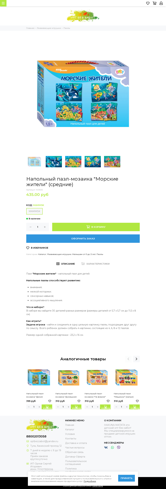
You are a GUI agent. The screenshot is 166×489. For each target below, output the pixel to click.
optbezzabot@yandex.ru (44, 441)
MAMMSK (34, 211)
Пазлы (100, 254)
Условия (70, 434)
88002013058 (36, 436)
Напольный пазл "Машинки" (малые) (124, 395)
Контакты (70, 438)
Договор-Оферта (75, 456)
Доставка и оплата (76, 443)
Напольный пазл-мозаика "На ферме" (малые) (95, 395)
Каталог (42, 254)
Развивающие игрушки (59, 254)
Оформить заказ (83, 238)
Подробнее (90, 481)
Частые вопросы (74, 447)
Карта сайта (97, 486)
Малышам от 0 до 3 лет (84, 254)
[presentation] (128, 359)
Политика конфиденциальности (78, 470)
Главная (69, 425)
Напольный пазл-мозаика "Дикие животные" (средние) (37, 395)
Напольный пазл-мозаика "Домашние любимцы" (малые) (66, 395)
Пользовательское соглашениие (76, 463)
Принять (126, 478)
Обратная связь (74, 452)
